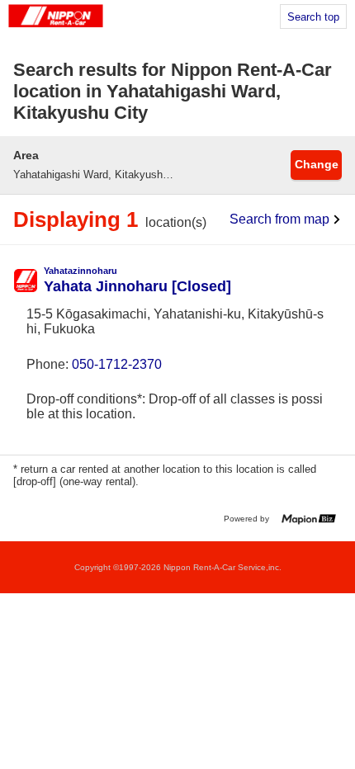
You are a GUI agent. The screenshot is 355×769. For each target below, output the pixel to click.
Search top (313, 17)
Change (316, 164)
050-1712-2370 (117, 364)
